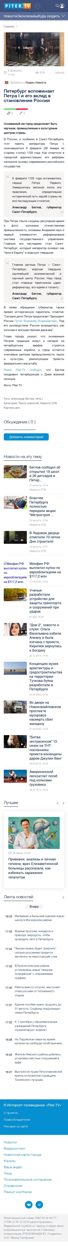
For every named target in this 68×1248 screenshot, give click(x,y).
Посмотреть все (20, 426)
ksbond (60, 72)
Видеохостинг (14, 1149)
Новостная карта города (22, 1155)
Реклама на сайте (16, 1126)
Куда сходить (49, 16)
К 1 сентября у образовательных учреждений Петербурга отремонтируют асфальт (36, 1017)
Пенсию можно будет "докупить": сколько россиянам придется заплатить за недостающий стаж (36, 943)
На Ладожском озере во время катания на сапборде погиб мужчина (38, 1032)
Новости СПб (48, 403)
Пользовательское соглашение (28, 1180)
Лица (8, 1173)
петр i (39, 398)
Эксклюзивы (27, 16)
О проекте (11, 1112)
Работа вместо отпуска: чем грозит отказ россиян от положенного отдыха (37, 982)
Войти (62, 6)
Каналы (9, 1161)
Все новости (62, 888)
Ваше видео (13, 1167)
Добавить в (28, 82)
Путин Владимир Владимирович (36, 321)
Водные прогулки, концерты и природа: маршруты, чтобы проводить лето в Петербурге (34, 926)
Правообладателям (17, 1119)
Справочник (13, 1186)
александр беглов (22, 398)
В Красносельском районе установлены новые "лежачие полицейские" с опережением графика (34, 962)
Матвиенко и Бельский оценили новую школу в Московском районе (39, 909)
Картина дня (12, 407)
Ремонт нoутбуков (18, 1192)
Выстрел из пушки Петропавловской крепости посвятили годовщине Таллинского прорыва (38, 1066)
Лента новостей (29, 403)
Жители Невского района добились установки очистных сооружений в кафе (38, 1049)
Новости (10, 16)
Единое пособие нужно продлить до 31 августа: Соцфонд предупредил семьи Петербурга (38, 999)
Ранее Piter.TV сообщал (22, 370)
